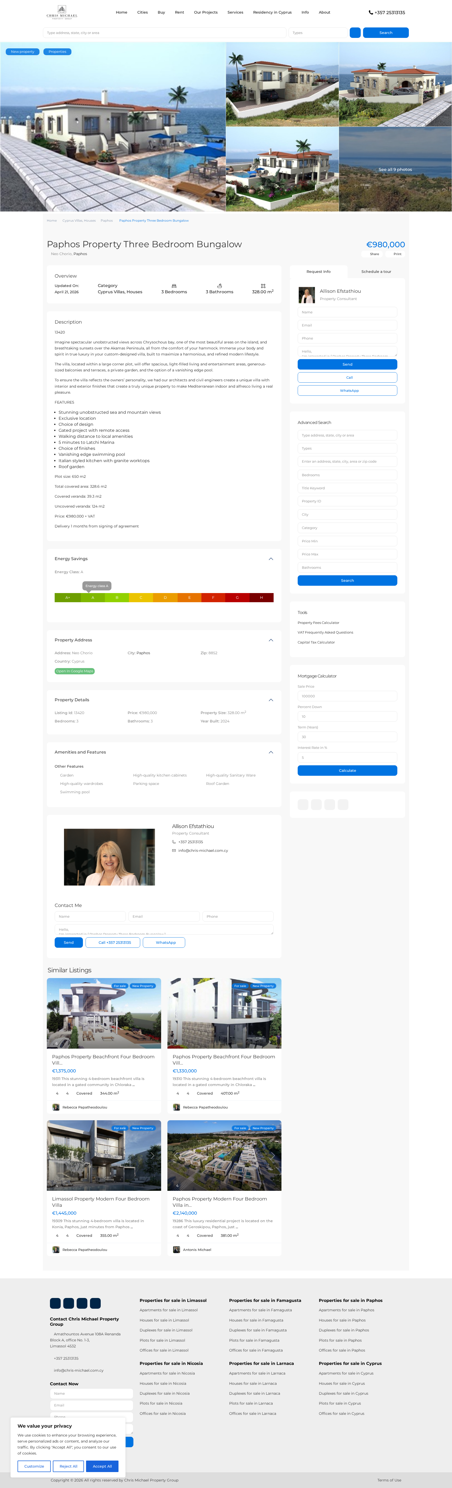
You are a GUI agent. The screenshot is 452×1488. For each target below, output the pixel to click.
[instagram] (343, 804)
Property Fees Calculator (318, 623)
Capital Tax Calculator (316, 642)
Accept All (102, 1466)
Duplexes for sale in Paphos (344, 1330)
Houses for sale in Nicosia (163, 1383)
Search (347, 580)
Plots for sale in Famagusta (254, 1340)
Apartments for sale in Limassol (169, 1310)
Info (305, 12)
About (324, 12)
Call (114, 942)
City (305, 514)
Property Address (73, 639)
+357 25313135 (390, 12)
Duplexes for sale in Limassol (166, 1330)
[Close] (120, 1422)
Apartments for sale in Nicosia (167, 1373)
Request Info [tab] (319, 271)
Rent (179, 12)
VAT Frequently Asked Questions (325, 632)
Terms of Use (389, 1480)
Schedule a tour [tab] (376, 271)
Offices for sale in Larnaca (252, 1413)
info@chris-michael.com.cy (203, 850)
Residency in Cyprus (272, 12)
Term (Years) (308, 727)
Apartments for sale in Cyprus (346, 1373)
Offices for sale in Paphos (342, 1350)
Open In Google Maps (74, 671)
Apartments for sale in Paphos (346, 1310)
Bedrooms (311, 475)
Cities (142, 12)
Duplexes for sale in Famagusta (258, 1330)
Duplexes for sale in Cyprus (343, 1393)
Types (297, 33)
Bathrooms (311, 567)
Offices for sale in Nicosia (163, 1413)
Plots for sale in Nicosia (161, 1403)
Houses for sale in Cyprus (342, 1383)
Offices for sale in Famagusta (256, 1350)
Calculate (347, 770)
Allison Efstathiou (193, 826)
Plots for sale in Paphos (340, 1340)
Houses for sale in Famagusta (256, 1320)
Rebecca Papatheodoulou (85, 1107)
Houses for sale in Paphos (342, 1320)
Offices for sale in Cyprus (341, 1413)
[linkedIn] (316, 804)
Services (235, 12)
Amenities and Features (80, 752)
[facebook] (303, 804)
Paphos (107, 220)
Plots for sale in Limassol (162, 1340)
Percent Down (310, 707)
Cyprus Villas (72, 220)
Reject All (68, 1466)
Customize (34, 1466)
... (133, 1084)
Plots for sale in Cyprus (340, 1403)
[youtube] (329, 804)
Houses (90, 220)
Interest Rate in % (312, 747)
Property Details (72, 699)
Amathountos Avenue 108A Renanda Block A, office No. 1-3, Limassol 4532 (85, 1340)
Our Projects (206, 12)
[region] (68, 1447)
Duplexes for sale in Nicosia (165, 1393)
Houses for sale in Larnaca (253, 1383)
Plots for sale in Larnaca (251, 1403)
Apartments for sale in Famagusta (260, 1310)
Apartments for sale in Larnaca (257, 1373)
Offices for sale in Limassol (164, 1350)
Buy (161, 12)
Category (309, 528)
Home (121, 12)
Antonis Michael (197, 1250)
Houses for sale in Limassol (164, 1320)
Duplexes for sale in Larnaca (254, 1393)
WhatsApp (165, 942)
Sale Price (306, 686)
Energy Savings (71, 558)
